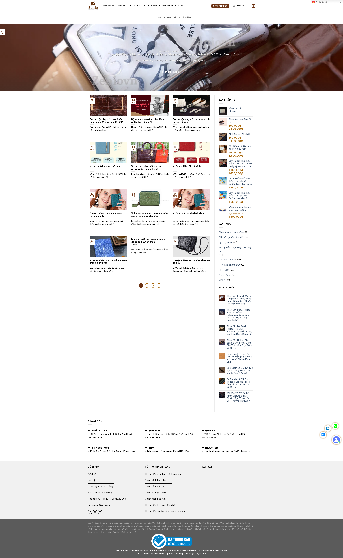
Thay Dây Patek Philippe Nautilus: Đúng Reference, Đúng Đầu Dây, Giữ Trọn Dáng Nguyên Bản (239, 315)
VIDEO (222, 280)
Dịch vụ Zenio (226, 242)
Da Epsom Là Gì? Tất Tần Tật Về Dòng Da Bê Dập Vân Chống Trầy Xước (240, 370)
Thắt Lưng (135, 6)
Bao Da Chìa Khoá (149, 6)
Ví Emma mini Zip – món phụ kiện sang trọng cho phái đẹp (149, 214)
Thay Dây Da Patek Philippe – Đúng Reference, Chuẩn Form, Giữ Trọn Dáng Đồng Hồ (239, 330)
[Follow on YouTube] (100, 512)
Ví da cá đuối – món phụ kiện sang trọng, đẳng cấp (108, 261)
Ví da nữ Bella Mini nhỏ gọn (105, 166)
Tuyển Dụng (225, 275)
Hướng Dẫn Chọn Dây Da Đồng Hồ (235, 249)
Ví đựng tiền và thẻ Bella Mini (189, 213)
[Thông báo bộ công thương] (171, 541)
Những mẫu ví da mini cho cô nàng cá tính (106, 214)
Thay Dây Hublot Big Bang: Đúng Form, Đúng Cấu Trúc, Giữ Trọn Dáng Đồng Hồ (239, 344)
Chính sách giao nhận (156, 492)
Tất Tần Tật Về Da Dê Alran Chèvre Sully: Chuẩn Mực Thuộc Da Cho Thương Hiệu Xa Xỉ (239, 397)
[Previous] (10, 57)
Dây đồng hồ (108, 6)
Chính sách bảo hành (156, 480)
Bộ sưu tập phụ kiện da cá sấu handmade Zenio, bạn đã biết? (106, 120)
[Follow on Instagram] (95, 512)
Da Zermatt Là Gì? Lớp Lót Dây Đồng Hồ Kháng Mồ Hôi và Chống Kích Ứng (239, 358)
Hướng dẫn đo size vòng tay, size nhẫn (165, 511)
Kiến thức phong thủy (230, 264)
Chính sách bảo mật (155, 498)
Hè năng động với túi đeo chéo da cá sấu (191, 261)
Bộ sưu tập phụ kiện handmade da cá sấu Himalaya (191, 120)
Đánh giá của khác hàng (100, 492)
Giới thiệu (93, 474)
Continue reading (171, 72)
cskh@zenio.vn (102, 505)
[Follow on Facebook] (90, 512)
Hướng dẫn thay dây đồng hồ (160, 505)
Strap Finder (220, 6)
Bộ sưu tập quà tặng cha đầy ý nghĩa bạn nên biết (147, 120)
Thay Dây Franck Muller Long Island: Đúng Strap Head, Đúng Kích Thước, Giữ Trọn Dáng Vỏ (171, 54)
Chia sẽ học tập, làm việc (231, 237)
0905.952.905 (119, 498)
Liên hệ (91, 480)
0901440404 (103, 498)
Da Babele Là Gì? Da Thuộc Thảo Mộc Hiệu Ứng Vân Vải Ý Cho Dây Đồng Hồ (239, 383)
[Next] (332, 57)
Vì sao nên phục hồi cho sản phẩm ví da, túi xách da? (146, 167)
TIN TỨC (223, 269)
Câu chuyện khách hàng (231, 232)
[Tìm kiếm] (234, 6)
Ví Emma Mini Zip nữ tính (187, 166)
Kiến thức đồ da (227, 259)
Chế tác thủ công (167, 6)
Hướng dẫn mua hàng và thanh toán (163, 474)
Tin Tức (181, 6)
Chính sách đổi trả (154, 486)
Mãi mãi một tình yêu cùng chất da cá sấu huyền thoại (148, 240)
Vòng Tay (122, 6)
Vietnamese (321, 2)
